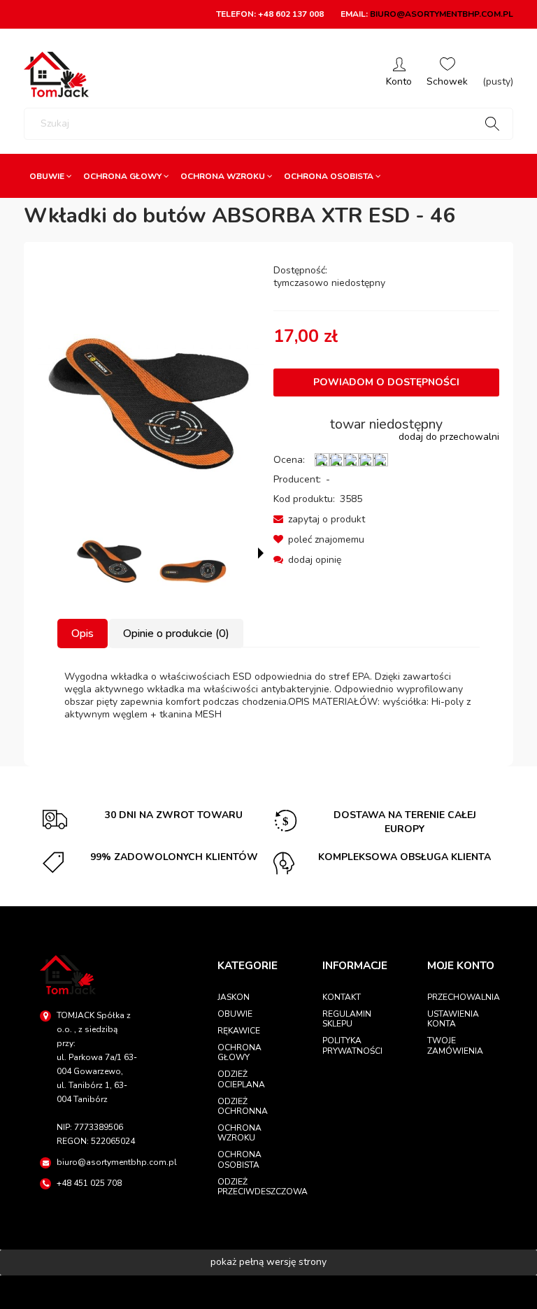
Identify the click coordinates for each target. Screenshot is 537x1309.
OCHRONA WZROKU (239, 1132)
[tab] (83, 633)
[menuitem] (51, 176)
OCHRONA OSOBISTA (239, 1159)
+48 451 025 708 (89, 1183)
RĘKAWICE (238, 1030)
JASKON (233, 997)
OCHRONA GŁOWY (239, 1052)
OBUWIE (234, 1014)
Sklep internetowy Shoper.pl (268, 1292)
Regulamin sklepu (346, 1018)
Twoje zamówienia (455, 1045)
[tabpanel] (268, 695)
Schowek (447, 74)
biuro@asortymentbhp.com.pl (441, 14)
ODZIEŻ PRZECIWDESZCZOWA (252, 1186)
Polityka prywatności (352, 1045)
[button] (319, 519)
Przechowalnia (462, 997)
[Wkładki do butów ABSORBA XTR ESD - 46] (109, 554)
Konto (399, 74)
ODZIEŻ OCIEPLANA (241, 1078)
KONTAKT (341, 997)
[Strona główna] (56, 74)
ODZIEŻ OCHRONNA (242, 1106)
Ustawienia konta (453, 1018)
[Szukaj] (492, 124)
